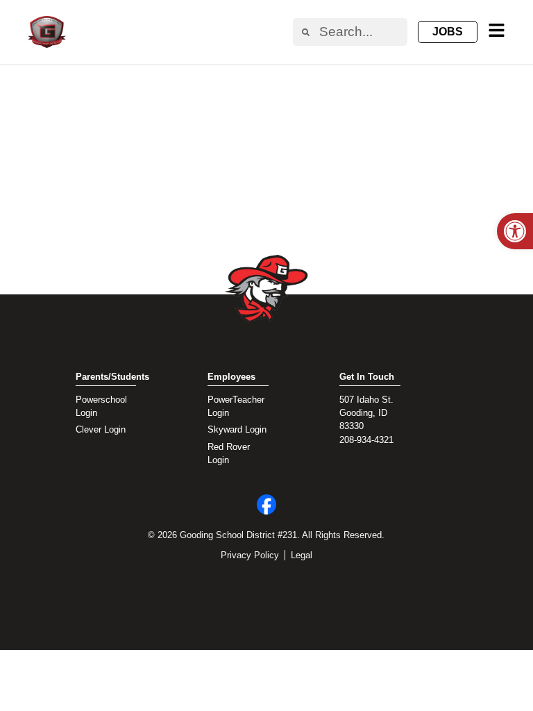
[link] (515, 231)
